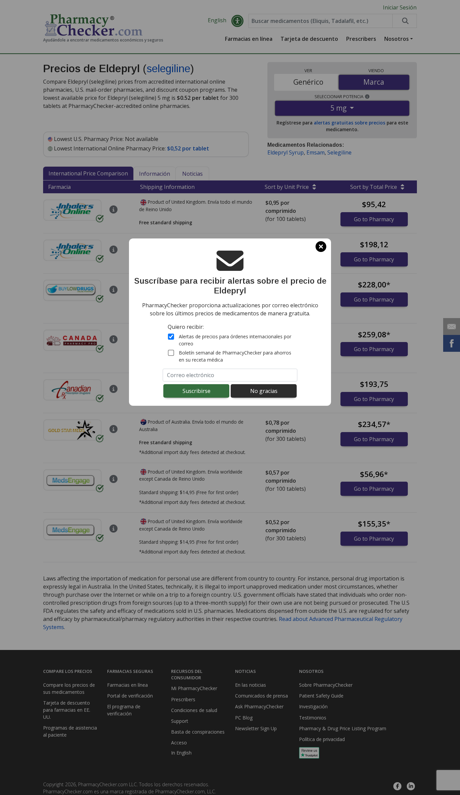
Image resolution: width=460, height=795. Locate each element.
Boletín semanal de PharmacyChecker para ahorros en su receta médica (235, 356)
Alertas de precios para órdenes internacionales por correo (235, 340)
